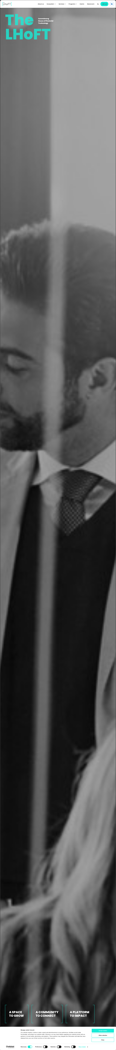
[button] (98, 4)
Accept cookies (103, 1030)
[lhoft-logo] (7, 3)
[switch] (45, 1047)
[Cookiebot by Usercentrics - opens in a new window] (10, 1047)
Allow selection (103, 1035)
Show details (82, 1047)
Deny (102, 1040)
